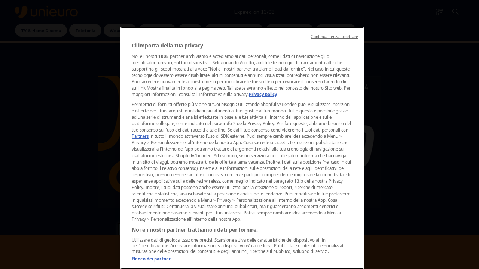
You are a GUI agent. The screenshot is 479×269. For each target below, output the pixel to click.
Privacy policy (263, 94)
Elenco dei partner (151, 259)
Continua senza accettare (334, 36)
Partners (140, 136)
